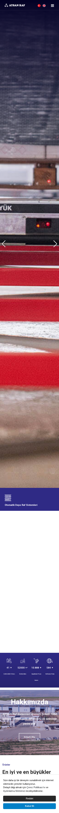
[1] (52, 6)
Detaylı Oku (29, 737)
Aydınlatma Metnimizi (14, 791)
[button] (55, 243)
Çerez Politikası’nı (36, 787)
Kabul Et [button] (29, 806)
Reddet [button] (29, 798)
